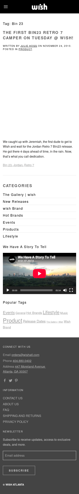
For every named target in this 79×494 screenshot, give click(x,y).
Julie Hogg (29, 45)
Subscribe (19, 470)
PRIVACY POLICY (15, 421)
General (21, 313)
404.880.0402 (22, 360)
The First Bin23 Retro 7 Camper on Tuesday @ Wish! (38, 35)
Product (25, 49)
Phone (7, 360)
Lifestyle (51, 312)
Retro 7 (29, 165)
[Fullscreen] (71, 290)
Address (8, 366)
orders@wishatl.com (25, 355)
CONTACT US (13, 398)
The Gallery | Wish (54, 321)
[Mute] (65, 290)
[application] (39, 273)
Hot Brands (34, 312)
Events (9, 312)
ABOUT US (11, 404)
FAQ (6, 410)
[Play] (8, 290)
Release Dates (34, 321)
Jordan (18, 165)
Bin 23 (7, 165)
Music (64, 313)
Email (7, 355)
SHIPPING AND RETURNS (22, 415)
